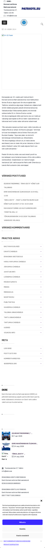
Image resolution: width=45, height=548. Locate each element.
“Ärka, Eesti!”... (18, 454)
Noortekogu (9, 297)
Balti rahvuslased (11, 246)
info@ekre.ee (12, 16)
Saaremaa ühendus (12, 307)
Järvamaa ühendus (12, 267)
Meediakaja (8, 292)
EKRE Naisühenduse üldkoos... (25, 444)
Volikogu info (9, 333)
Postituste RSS (10, 353)
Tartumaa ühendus (12, 322)
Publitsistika (9, 302)
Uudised (7, 328)
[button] (41, 501)
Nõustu (22, 522)
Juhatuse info (9, 272)
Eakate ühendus (10, 252)
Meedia (6, 287)
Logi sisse (8, 348)
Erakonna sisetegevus (13, 257)
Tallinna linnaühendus (13, 312)
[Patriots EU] (31, 8)
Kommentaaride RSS (12, 359)
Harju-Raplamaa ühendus (15, 262)
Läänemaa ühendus (12, 277)
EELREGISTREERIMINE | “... (22, 433)
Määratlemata (10, 282)
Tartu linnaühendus (12, 317)
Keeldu (22, 529)
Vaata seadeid (22, 535)
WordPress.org (10, 364)
